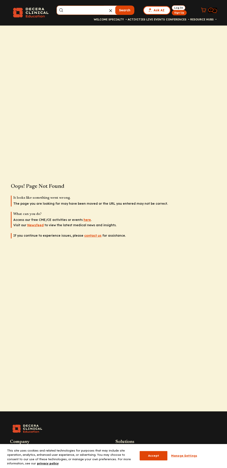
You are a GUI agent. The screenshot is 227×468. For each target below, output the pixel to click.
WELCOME (101, 19)
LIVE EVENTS (155, 19)
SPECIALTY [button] (116, 19)
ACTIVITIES (136, 19)
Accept (153, 455)
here (87, 220)
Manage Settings (184, 455)
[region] (113, 456)
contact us (93, 236)
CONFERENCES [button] (176, 19)
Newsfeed (35, 225)
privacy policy (48, 463)
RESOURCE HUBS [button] (202, 19)
